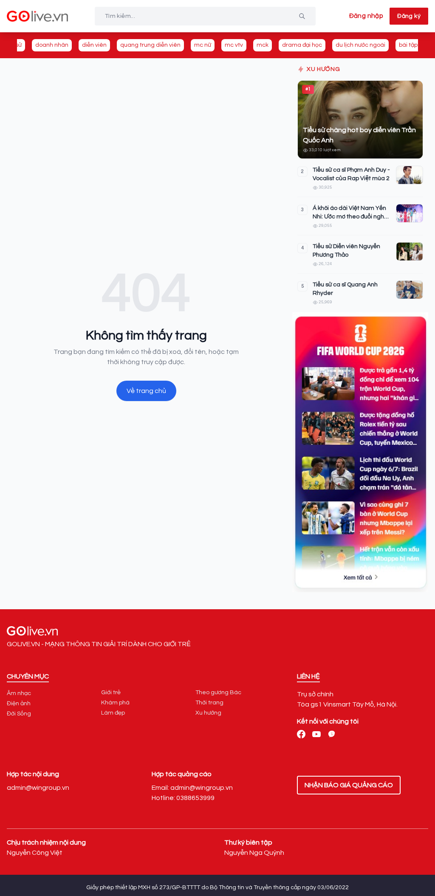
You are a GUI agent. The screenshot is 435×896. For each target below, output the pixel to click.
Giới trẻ (111, 692)
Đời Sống (19, 714)
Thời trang (209, 703)
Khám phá (115, 703)
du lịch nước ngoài (360, 45)
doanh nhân (51, 45)
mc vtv (234, 45)
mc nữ (202, 45)
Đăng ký (409, 16)
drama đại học (302, 45)
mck (262, 45)
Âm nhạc (19, 693)
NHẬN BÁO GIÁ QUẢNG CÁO (349, 785)
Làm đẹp (113, 713)
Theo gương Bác (218, 692)
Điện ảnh (19, 704)
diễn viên (94, 45)
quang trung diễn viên (150, 45)
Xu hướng (208, 713)
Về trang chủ (146, 390)
